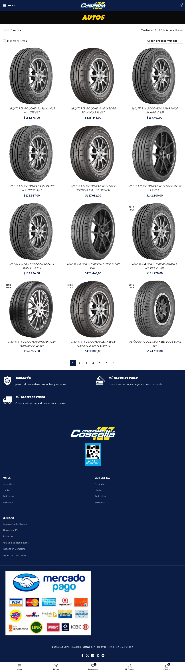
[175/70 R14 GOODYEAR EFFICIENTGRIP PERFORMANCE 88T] (31, 309)
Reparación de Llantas (15, 524)
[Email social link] (92, 655)
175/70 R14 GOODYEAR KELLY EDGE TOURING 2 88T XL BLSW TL (93, 344)
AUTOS (7, 477)
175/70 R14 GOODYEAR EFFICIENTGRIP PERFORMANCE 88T (32, 344)
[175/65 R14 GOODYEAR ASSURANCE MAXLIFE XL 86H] (31, 154)
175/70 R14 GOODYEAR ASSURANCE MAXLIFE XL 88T (154, 266)
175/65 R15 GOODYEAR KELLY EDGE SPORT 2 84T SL (154, 188)
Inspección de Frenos (14, 555)
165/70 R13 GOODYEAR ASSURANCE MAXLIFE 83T (32, 110)
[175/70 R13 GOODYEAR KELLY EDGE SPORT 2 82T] (93, 231)
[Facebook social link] (82, 655)
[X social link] (87, 655)
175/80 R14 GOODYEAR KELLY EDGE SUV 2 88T (154, 344)
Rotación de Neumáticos (16, 542)
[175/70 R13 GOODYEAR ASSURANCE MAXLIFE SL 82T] (31, 231)
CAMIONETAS (102, 477)
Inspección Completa (14, 548)
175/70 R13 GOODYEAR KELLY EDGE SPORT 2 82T (93, 266)
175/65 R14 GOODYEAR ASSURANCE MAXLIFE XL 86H (32, 188)
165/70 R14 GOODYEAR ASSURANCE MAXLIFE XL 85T (154, 110)
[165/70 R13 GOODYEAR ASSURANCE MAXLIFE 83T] (31, 76)
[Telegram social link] (103, 655)
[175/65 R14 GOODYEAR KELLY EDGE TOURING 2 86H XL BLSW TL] (93, 154)
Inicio (6, 30)
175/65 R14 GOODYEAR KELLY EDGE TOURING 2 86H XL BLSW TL (93, 188)
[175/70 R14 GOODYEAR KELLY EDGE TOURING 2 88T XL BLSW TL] (93, 309)
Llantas (6, 490)
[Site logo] (93, 5)
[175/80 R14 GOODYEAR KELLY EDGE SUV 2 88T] (154, 309)
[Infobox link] (46, 381)
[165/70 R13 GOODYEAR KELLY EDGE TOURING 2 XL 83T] (93, 76)
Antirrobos (8, 496)
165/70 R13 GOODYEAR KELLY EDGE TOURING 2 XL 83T (93, 110)
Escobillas (8, 502)
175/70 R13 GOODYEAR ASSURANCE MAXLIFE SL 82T (31, 266)
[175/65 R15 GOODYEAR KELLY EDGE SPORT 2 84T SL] (154, 154)
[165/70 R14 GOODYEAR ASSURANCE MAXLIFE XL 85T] (154, 76)
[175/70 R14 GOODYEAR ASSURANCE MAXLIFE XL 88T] (154, 231)
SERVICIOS (9, 517)
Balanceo (8, 536)
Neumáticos (9, 484)
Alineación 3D (10, 530)
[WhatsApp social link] (97, 655)
